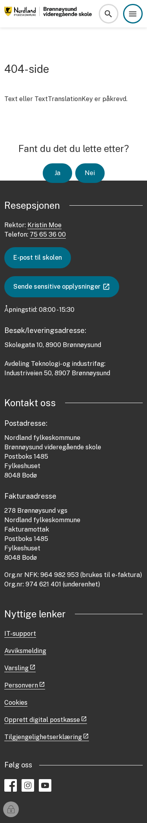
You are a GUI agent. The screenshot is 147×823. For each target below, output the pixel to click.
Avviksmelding (25, 651)
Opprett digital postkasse (42, 720)
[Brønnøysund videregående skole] (49, 13)
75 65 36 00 (48, 234)
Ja (57, 173)
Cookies (15, 702)
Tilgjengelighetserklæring (43, 737)
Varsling (16, 668)
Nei (90, 173)
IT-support (20, 633)
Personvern (21, 685)
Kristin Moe (44, 225)
